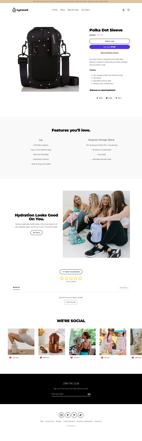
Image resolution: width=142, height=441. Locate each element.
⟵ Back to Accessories (71, 272)
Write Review (71, 302)
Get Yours (36, 233)
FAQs (42, 421)
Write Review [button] (123, 287)
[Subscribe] (88, 394)
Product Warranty (69, 421)
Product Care (49, 421)
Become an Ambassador (85, 421)
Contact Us (98, 421)
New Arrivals (73, 10)
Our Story (86, 10)
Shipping (59, 421)
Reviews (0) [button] (16, 287)
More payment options (110, 52)
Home (54, 10)
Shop (62, 10)
